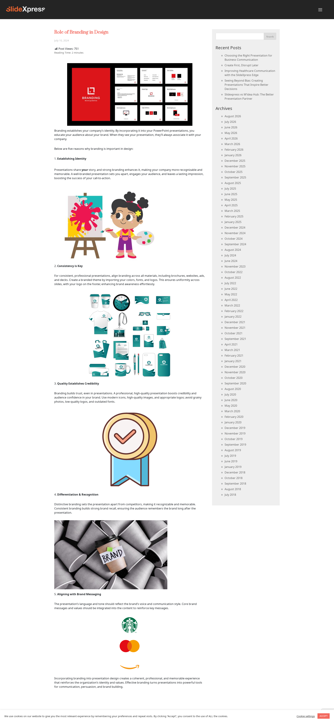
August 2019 (233, 450)
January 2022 (233, 316)
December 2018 (235, 472)
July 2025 (230, 188)
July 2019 (230, 456)
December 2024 (235, 227)
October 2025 (233, 172)
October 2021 (233, 333)
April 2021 (231, 344)
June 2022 (231, 289)
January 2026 (233, 155)
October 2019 (233, 439)
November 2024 (235, 233)
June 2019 (231, 461)
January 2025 (233, 222)
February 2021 (234, 355)
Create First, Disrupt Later (242, 65)
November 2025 (235, 166)
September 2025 (235, 177)
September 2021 (235, 339)
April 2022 (231, 300)
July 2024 (230, 255)
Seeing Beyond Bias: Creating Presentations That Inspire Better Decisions (246, 85)
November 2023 (235, 266)
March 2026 (232, 144)
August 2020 (233, 389)
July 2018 (230, 495)
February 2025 (234, 216)
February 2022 (234, 311)
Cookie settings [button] (306, 716)
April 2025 (231, 205)
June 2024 (231, 261)
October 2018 (233, 478)
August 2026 (233, 116)
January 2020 (233, 422)
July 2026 (230, 122)
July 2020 (230, 394)
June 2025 (231, 194)
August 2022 (233, 278)
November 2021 (235, 328)
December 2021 (235, 322)
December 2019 (235, 428)
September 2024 (235, 244)
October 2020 (233, 378)
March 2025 (232, 211)
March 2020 (232, 411)
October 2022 (233, 272)
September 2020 (235, 383)
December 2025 (235, 161)
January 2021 (233, 361)
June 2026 (231, 127)
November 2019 (235, 433)
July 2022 (230, 283)
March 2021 (232, 350)
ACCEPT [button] (324, 715)
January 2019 (233, 467)
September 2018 (235, 483)
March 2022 (232, 305)
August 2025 (233, 183)
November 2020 (235, 372)
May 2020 (231, 406)
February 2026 (234, 149)
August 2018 (233, 489)
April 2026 (231, 138)
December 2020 (235, 367)
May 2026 (231, 133)
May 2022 (231, 294)
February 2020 (234, 417)
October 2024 (233, 239)
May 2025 (231, 200)
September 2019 (235, 444)
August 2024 (233, 250)
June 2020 (231, 400)
